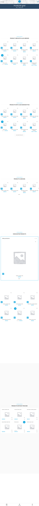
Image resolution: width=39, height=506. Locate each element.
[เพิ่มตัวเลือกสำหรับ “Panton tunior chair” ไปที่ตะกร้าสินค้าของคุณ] (11, 61)
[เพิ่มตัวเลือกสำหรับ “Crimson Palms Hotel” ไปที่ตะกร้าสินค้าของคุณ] (11, 48)
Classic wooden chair (4, 49)
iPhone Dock (5, 129)
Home (17, 7)
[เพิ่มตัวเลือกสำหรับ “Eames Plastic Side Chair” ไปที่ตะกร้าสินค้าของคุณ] (31, 48)
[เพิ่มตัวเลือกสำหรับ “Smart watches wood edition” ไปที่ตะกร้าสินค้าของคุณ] (21, 61)
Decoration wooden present (24, 50)
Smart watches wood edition (24, 63)
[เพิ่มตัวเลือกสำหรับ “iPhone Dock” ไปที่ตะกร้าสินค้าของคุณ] (2, 61)
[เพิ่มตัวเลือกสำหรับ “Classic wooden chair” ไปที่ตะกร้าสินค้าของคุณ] (2, 48)
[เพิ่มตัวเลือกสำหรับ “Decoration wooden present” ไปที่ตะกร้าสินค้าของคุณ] (21, 48)
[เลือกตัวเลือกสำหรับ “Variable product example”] (31, 61)
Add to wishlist (8, 42)
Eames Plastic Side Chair (34, 49)
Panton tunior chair (14, 129)
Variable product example (34, 63)
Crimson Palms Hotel (14, 49)
